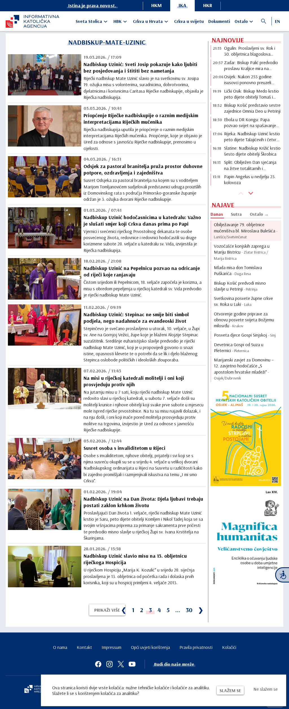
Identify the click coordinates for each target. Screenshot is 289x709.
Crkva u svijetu (189, 21)
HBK (117, 21)
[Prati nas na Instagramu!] (109, 664)
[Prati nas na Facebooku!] (98, 664)
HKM (156, 5)
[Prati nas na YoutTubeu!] (132, 664)
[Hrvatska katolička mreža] (36, 689)
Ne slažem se (265, 689)
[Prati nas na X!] (120, 664)
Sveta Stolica (89, 21)
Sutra (236, 214)
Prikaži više (107, 610)
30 (189, 610)
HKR (207, 5)
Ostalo (241, 21)
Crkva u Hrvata (148, 21)
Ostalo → (259, 214)
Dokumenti (219, 21)
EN (277, 21)
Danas (217, 214)
